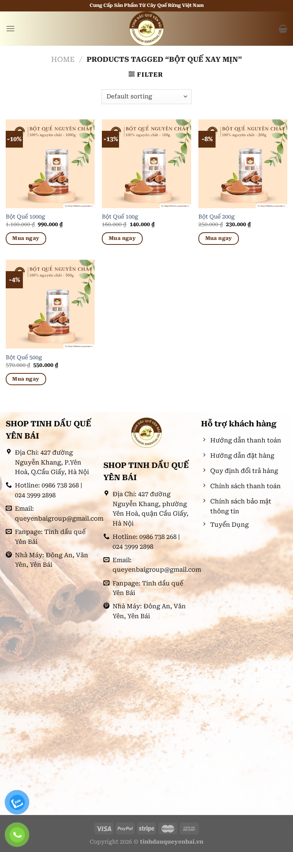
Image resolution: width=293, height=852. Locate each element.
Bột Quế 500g (24, 357)
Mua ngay (25, 238)
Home (63, 59)
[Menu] (10, 28)
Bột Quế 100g (120, 217)
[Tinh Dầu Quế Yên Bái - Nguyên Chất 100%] (146, 28)
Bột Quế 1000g (25, 217)
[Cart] (283, 28)
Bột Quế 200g (216, 217)
